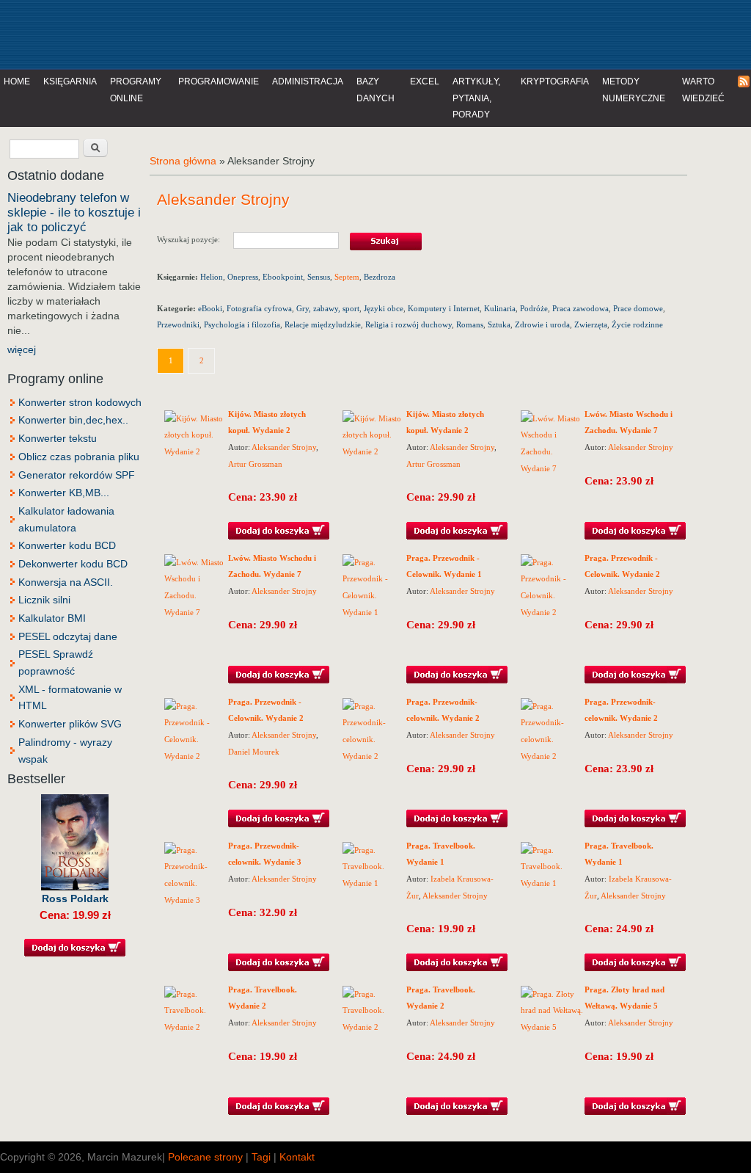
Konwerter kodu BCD (67, 545)
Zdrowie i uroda (542, 324)
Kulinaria (500, 308)
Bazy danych (375, 90)
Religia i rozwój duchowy (408, 324)
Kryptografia (555, 81)
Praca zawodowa (580, 308)
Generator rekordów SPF (76, 475)
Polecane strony (205, 1157)
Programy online (135, 90)
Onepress (242, 276)
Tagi (261, 1157)
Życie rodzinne (637, 324)
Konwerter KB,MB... (63, 492)
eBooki (210, 308)
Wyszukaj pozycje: (195, 239)
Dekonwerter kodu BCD (73, 564)
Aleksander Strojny (284, 447)
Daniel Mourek (253, 751)
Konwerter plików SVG (70, 724)
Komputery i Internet (444, 308)
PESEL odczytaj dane (67, 636)
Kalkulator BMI (52, 618)
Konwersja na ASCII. (65, 582)
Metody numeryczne (633, 90)
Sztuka (499, 324)
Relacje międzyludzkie (323, 324)
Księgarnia (70, 81)
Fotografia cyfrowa (259, 308)
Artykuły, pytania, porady (476, 98)
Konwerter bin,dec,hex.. (73, 420)
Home (17, 81)
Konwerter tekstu (57, 438)
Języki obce (383, 308)
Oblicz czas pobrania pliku (78, 456)
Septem (346, 276)
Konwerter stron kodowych (80, 402)
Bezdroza (379, 276)
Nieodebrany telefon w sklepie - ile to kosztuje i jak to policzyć (74, 212)
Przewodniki (178, 324)
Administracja (307, 81)
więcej (21, 349)
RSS (744, 82)
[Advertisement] (304, 33)
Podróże (534, 308)
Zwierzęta (590, 324)
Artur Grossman (255, 464)
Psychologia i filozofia (242, 324)
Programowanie (218, 81)
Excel (424, 81)
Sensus (318, 276)
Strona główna (183, 161)
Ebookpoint (283, 276)
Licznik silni (44, 600)
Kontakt (297, 1157)
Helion (211, 276)
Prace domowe (638, 308)
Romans (469, 324)
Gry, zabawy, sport (327, 308)
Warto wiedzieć (703, 90)
